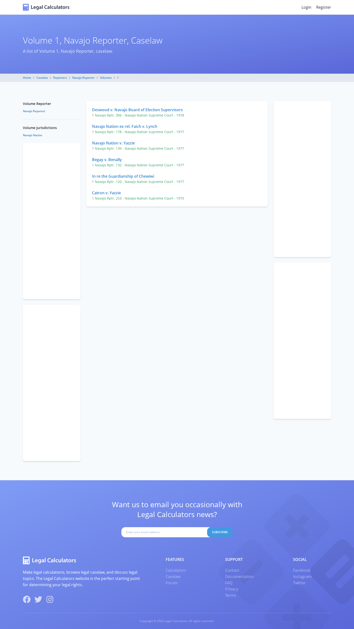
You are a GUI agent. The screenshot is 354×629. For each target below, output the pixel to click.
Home (27, 78)
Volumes (106, 78)
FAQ (228, 582)
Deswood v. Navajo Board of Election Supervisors (137, 109)
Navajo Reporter (83, 78)
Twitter (299, 582)
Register (323, 7)
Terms (230, 595)
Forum (172, 582)
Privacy (231, 589)
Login (306, 7)
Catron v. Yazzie (106, 192)
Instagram (302, 576)
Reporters (60, 78)
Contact (232, 570)
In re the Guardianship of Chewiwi (123, 176)
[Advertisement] (302, 179)
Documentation (239, 576)
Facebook (301, 570)
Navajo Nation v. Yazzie (113, 143)
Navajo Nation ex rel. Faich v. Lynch (124, 126)
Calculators (176, 570)
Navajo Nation (32, 135)
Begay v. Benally (107, 159)
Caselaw (42, 78)
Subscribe (220, 532)
